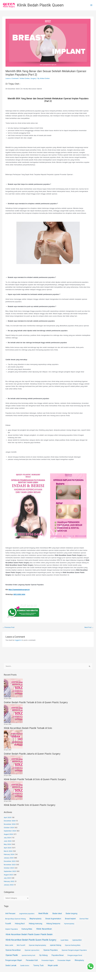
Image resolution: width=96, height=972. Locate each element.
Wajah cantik (53, 965)
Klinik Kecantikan (44, 929)
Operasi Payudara (50, 950)
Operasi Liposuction (32, 950)
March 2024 (8, 851)
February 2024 (9, 854)
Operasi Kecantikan (13, 950)
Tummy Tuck (38, 965)
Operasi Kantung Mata (72, 945)
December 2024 (10, 821)
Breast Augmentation (53, 919)
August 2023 (8, 875)
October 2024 (9, 827)
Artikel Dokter (25, 78)
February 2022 (9, 881)
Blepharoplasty (35, 919)
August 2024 (8, 834)
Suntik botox (24, 965)
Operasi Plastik (12, 955)
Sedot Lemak (11, 965)
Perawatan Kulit (32, 960)
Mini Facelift (21, 945)
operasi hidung (55, 945)
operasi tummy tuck (28, 955)
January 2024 (9, 858)
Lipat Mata (64, 940)
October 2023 (9, 868)
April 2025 (7, 817)
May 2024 (7, 844)
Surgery (33, 78)
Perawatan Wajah (64, 960)
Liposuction (77, 940)
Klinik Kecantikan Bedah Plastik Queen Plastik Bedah (29, 934)
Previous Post (8, 627)
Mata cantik (9, 945)
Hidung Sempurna (53, 923)
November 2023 (10, 864)
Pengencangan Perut (75, 955)
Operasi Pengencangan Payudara (74, 950)
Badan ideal (57, 913)
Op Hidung (43, 955)
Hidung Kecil (20, 923)
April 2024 (7, 848)
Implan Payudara (11, 929)
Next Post (89, 627)
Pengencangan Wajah (13, 960)
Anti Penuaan (10, 913)
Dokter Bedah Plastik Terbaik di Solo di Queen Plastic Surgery (36, 702)
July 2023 (7, 878)
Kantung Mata (27, 929)
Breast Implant (70, 919)
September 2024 (10, 831)
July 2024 (7, 838)
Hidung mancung (35, 924)
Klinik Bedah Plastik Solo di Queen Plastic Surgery (29, 805)
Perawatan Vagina (48, 960)
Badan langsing (71, 913)
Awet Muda (43, 913)
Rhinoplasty (79, 960)
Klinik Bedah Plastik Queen (40, 5)
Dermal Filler (84, 919)
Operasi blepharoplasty (37, 945)
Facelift (8, 923)
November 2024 (10, 824)
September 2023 (10, 871)
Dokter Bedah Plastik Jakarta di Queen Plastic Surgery (32, 753)
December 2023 (10, 861)
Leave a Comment (12, 78)
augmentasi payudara (26, 913)
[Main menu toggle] (91, 5)
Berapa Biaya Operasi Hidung (15, 919)
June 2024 (7, 841)
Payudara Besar (58, 955)
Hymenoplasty (69, 923)
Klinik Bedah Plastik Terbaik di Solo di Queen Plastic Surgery (35, 779)
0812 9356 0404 (19, 594)
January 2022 (9, 885)
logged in (18, 640)
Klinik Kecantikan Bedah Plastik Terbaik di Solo (28, 728)
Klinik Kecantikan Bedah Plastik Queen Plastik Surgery (31, 940)
